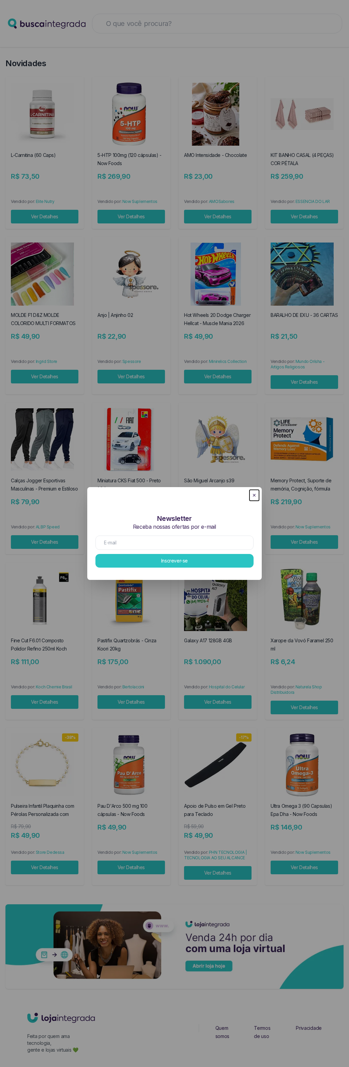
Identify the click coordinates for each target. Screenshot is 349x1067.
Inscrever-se (174, 561)
